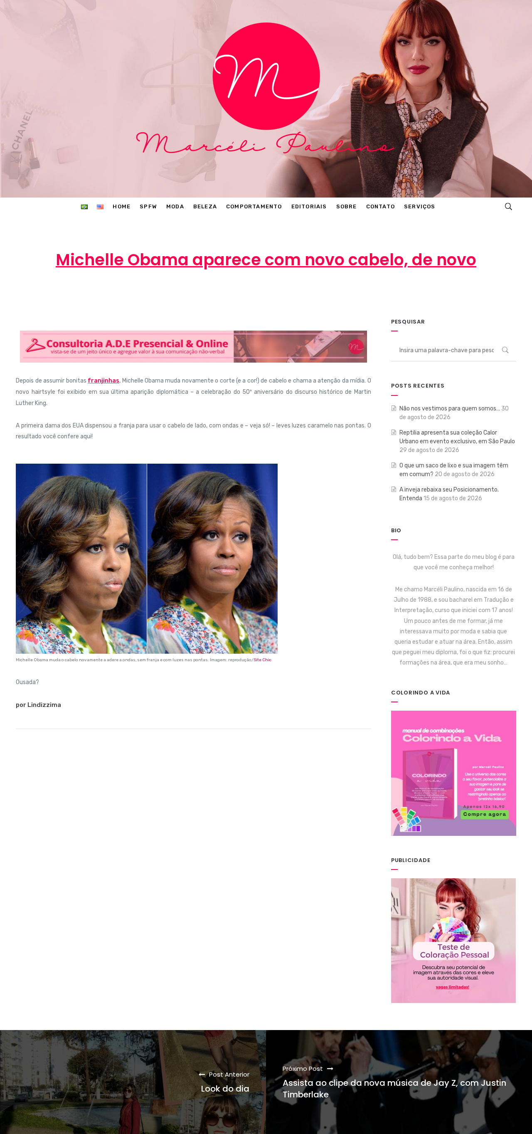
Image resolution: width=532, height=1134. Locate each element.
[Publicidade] (453, 940)
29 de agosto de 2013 (269, 293)
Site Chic (262, 659)
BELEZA (336, 293)
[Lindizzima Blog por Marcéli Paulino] (266, 99)
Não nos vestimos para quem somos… (449, 408)
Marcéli (203, 293)
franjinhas (103, 380)
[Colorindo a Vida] (453, 772)
